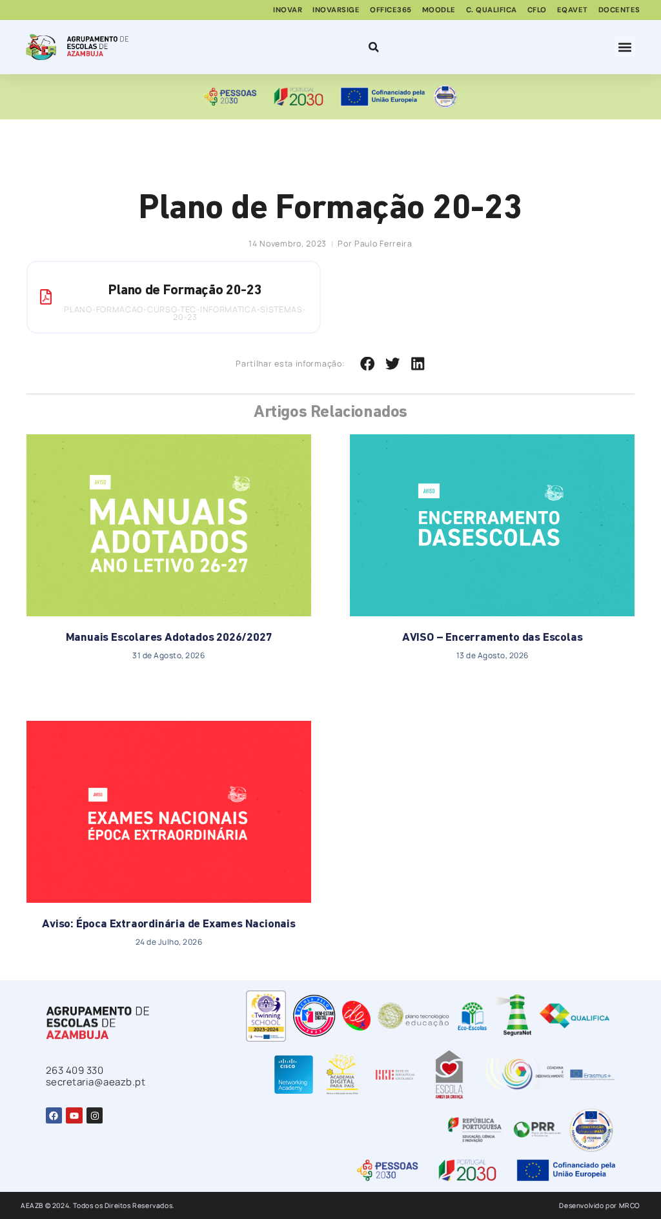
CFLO (537, 9)
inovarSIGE (336, 9)
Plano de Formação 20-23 (184, 290)
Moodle (439, 9)
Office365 (391, 9)
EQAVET (572, 9)
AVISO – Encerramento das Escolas (492, 638)
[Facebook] (54, 1115)
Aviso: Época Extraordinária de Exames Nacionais (169, 925)
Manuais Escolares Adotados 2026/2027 (169, 638)
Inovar (287, 9)
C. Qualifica (491, 9)
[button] (624, 46)
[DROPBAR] (372, 47)
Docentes (619, 9)
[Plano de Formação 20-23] (46, 297)
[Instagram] (94, 1115)
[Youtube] (74, 1115)
